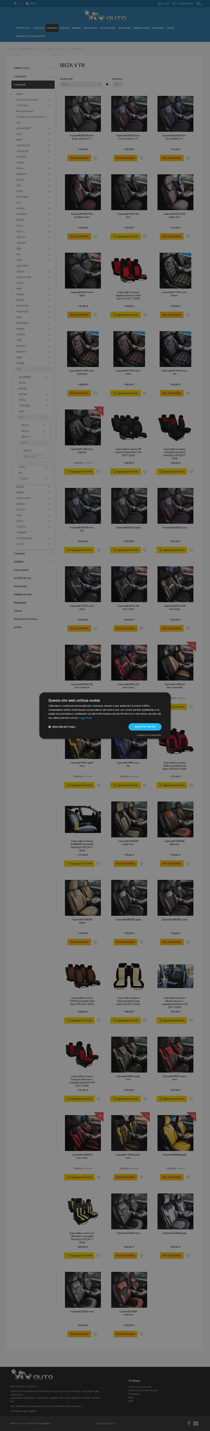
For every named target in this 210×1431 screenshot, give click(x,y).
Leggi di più (85, 718)
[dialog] (105, 715)
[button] (61, 726)
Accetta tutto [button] (145, 726)
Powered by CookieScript (149, 735)
